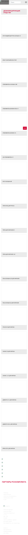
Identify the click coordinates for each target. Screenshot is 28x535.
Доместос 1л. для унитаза (9, 400)
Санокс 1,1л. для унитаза (9, 375)
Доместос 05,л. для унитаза (10, 424)
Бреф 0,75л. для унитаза (9, 448)
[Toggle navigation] (26, 2)
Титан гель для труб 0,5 (8, 205)
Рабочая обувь (7, 511)
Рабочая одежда (8, 509)
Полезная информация (14, 465)
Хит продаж (14, 472)
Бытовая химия (8, 521)
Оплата (5, 528)
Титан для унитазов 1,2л (9, 254)
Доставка (6, 533)
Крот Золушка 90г (7, 181)
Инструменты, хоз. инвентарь (12, 523)
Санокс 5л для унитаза (9, 351)
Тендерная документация (14, 474)
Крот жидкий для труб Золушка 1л (12, 35)
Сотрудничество (14, 458)
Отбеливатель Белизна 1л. (9, 133)
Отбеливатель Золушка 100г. (10, 84)
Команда (6, 492)
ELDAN (5, 518)
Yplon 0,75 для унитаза (8, 327)
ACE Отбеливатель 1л (8, 157)
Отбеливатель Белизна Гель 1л (10, 108)
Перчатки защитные (9, 513)
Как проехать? (7, 529)
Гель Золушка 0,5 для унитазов (11, 302)
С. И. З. (5, 514)
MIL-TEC (6, 516)
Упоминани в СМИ (8, 498)
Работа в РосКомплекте (14, 468)
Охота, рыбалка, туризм (10, 519)
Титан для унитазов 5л (8, 230)
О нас (5, 499)
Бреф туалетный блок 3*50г (10, 60)
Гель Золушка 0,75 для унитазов (11, 278)
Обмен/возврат (8, 531)
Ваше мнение (7, 494)
